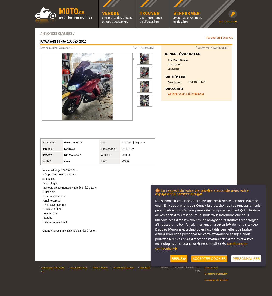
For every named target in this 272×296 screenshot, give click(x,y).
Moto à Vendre (100, 267)
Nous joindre (211, 267)
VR (42, 271)
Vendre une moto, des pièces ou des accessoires (117, 3)
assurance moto (78, 267)
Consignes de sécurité (216, 280)
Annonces (145, 267)
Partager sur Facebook (219, 37)
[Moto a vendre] (63, 24)
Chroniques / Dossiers (52, 267)
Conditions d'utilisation (216, 273)
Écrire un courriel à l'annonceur (186, 93)
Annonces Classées (123, 267)
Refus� (179, 258)
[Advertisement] (92, 131)
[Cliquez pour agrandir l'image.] (144, 73)
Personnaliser (246, 258)
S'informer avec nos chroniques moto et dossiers (186, 3)
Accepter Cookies (209, 258)
